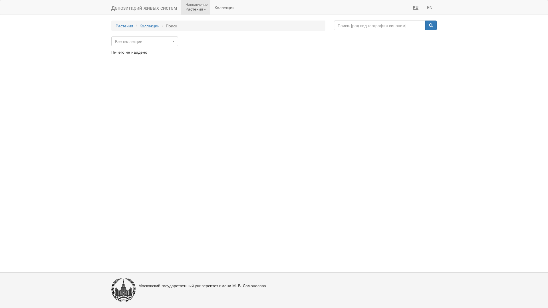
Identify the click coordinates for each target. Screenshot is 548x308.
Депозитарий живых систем (144, 7)
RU (415, 7)
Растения (124, 26)
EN (429, 7)
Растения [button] (194, 9)
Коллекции (225, 7)
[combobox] (144, 41)
